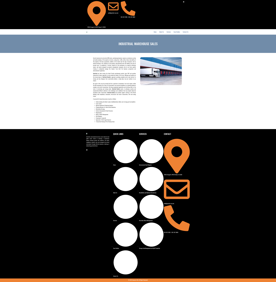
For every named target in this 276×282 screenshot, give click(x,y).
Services (169, 32)
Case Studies (177, 32)
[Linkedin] (183, 1)
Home (155, 32)
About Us (161, 32)
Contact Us (185, 32)
